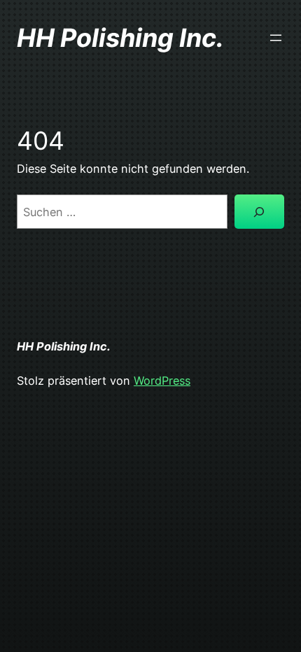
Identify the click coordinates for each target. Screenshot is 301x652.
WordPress (162, 381)
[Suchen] (259, 211)
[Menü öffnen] (275, 37)
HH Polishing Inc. (120, 37)
